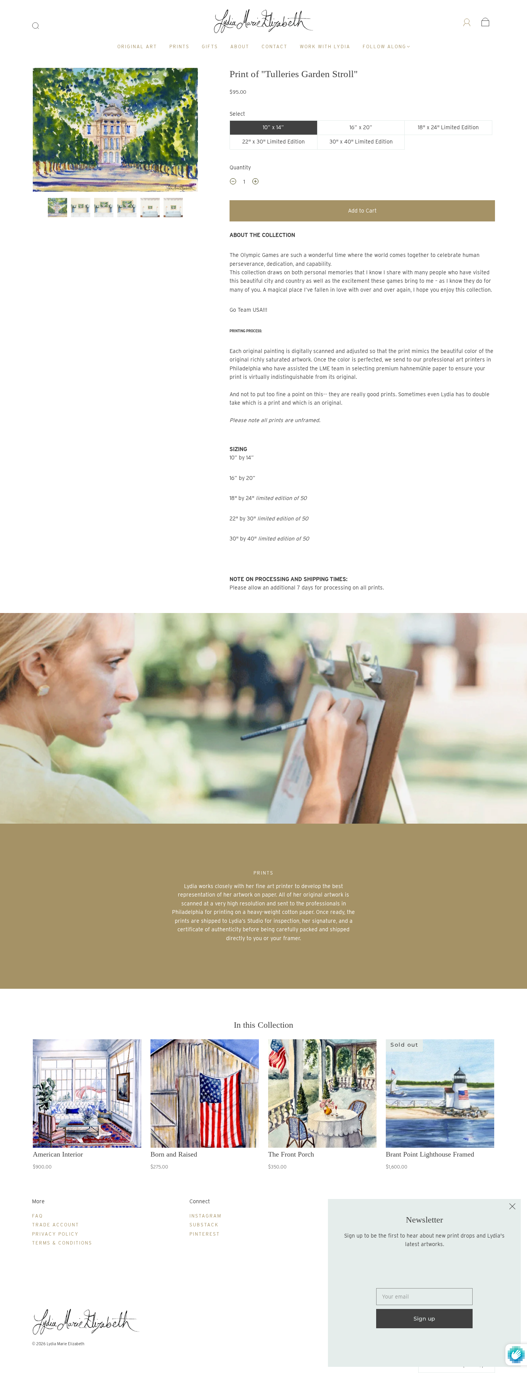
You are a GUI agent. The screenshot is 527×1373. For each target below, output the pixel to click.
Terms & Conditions (62, 1243)
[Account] (467, 21)
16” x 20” (361, 127)
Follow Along (384, 46)
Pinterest (204, 1234)
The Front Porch (291, 1154)
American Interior (58, 1154)
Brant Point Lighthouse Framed (430, 1154)
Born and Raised (173, 1154)
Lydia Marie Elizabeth (65, 1343)
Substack (204, 1225)
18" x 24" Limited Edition (448, 127)
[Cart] (485, 21)
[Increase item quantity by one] (255, 182)
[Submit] (40, 25)
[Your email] (424, 1296)
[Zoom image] (115, 131)
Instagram (205, 1216)
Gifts (210, 46)
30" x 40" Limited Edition (361, 141)
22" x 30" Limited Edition (273, 141)
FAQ (37, 1216)
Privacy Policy (55, 1234)
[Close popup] (512, 1207)
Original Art (137, 46)
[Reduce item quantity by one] (233, 182)
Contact (274, 46)
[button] (49, 131)
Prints (179, 46)
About (239, 46)
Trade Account (55, 1225)
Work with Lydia (325, 46)
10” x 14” (273, 127)
